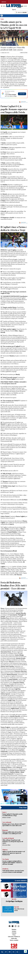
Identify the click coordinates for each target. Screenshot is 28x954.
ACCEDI (25, 6)
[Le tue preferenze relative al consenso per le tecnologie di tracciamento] (25, 951)
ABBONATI (3, 2)
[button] (14, 796)
